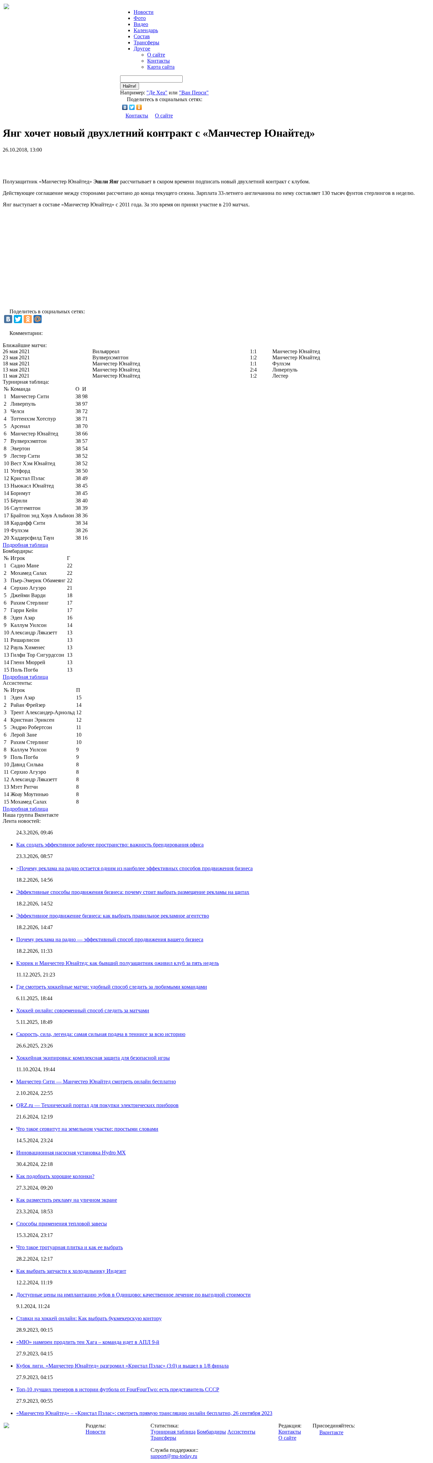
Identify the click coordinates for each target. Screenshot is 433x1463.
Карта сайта (161, 67)
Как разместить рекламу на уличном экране (66, 1200)
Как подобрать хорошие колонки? (55, 1176)
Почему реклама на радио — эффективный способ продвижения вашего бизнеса (109, 939)
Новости (96, 1432)
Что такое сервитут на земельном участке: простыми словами (87, 1129)
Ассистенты (241, 1432)
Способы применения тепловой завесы (61, 1223)
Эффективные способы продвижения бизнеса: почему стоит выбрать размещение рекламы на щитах (132, 892)
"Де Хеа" (156, 92)
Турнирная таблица (173, 1432)
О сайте (156, 55)
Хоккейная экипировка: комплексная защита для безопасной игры (93, 1058)
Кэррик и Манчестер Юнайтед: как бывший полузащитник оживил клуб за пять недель (117, 963)
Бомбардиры (211, 1432)
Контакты (158, 61)
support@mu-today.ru (174, 1456)
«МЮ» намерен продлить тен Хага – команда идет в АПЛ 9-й (87, 1342)
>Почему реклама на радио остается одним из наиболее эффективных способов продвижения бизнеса (134, 868)
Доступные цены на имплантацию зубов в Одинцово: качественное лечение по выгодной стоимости (133, 1295)
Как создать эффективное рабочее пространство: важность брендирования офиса (110, 845)
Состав (142, 36)
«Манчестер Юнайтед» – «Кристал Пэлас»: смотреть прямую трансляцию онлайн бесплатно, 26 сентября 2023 (144, 1413)
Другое (142, 48)
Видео (141, 24)
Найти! (129, 86)
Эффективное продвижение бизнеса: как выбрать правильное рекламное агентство (112, 916)
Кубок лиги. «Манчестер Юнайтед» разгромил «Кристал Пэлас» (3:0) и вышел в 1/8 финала (122, 1366)
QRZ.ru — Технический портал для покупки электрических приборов (97, 1105)
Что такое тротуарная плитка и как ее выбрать (69, 1247)
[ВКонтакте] (125, 107)
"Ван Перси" (194, 92)
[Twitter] (132, 107)
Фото (140, 18)
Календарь (146, 30)
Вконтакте (331, 1432)
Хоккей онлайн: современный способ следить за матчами (82, 1010)
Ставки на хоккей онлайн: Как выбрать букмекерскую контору (89, 1318)
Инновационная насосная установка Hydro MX (71, 1152)
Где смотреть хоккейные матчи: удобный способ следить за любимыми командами (111, 987)
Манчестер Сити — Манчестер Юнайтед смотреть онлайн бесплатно (96, 1081)
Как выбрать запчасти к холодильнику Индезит (71, 1271)
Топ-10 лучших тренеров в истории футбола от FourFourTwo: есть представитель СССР (117, 1389)
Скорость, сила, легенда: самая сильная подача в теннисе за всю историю (100, 1034)
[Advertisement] (82, 163)
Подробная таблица (25, 545)
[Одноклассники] (139, 107)
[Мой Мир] (37, 319)
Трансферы (146, 42)
